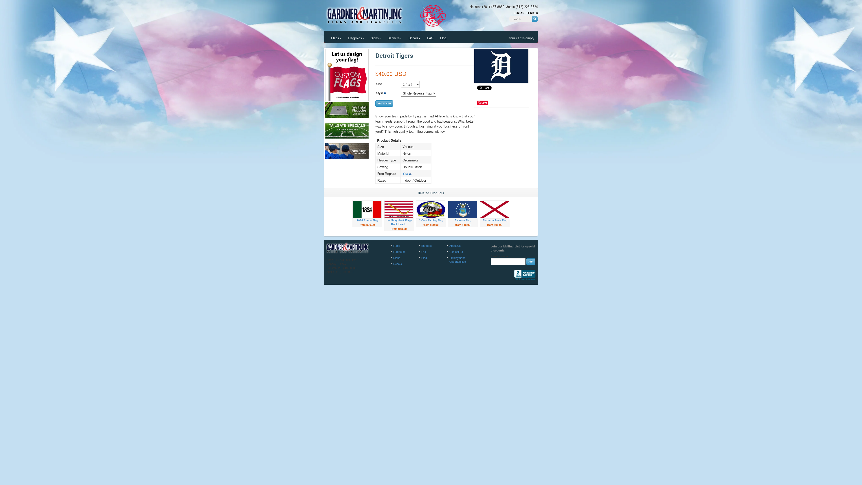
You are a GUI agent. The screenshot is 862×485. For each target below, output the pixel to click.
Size (379, 84)
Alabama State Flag (494, 220)
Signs (375, 38)
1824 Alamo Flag (367, 220)
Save (484, 102)
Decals (413, 38)
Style (380, 92)
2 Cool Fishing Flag (431, 220)
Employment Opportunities (457, 259)
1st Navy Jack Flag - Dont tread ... (399, 222)
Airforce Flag (463, 220)
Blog (443, 38)
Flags (335, 38)
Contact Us (456, 252)
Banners (394, 38)
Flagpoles (355, 38)
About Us (455, 245)
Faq (423, 252)
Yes (405, 173)
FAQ (430, 38)
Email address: (500, 256)
